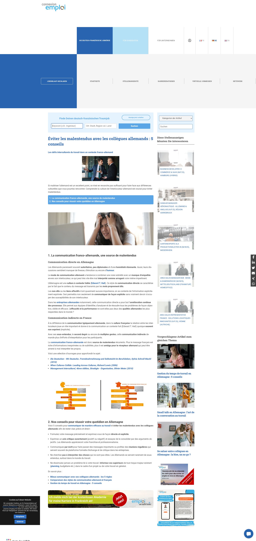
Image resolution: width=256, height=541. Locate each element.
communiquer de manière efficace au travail (89, 425)
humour (110, 270)
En (228, 40)
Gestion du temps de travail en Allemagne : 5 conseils (76, 483)
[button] (248, 533)
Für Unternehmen (166, 40)
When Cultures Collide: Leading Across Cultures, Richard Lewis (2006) (83, 365)
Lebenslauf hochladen (57, 81)
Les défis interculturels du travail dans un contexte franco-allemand (80, 152)
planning (55, 466)
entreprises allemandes (68, 302)
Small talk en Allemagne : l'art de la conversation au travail (175, 414)
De (215, 40)
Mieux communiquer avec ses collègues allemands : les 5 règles (81, 477)
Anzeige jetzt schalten (136, 117)
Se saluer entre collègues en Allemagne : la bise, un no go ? (174, 453)
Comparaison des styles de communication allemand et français (81, 480)
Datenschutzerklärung (10, 507)
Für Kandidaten (130, 40)
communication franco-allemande (67, 342)
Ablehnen (20, 522)
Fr (202, 40)
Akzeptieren (20, 517)
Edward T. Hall (98, 283)
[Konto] (189, 40)
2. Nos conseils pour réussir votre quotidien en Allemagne (77, 201)
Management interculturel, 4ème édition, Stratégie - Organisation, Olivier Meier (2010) (91, 368)
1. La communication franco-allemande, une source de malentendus (82, 198)
